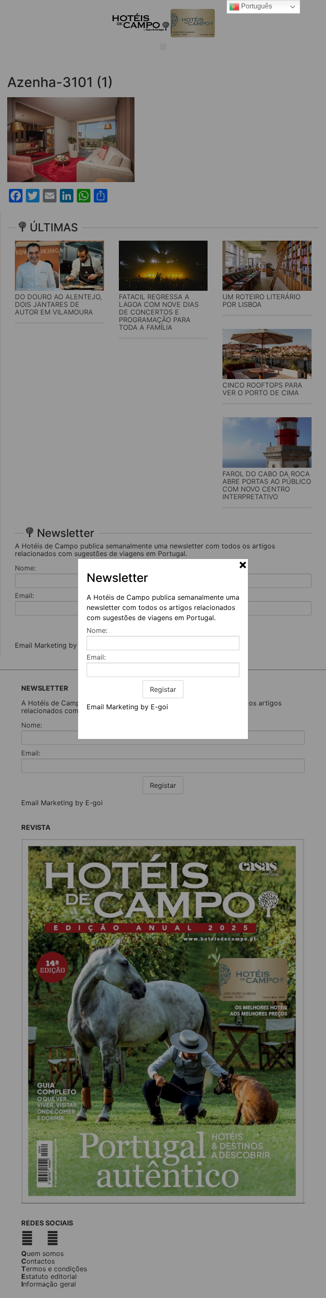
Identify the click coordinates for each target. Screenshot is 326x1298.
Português (255, 6)
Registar (163, 689)
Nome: (97, 630)
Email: (96, 657)
